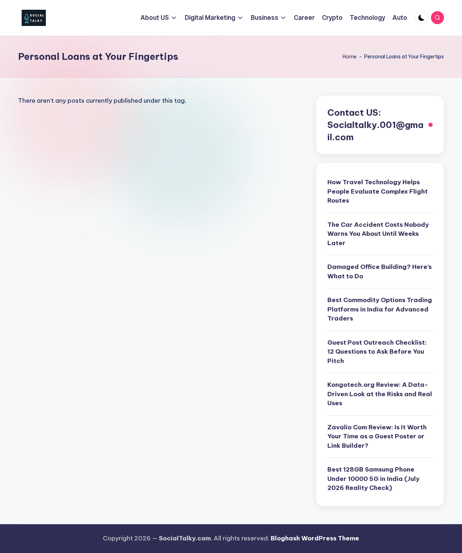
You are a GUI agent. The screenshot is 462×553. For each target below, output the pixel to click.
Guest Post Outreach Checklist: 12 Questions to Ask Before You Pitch (377, 352)
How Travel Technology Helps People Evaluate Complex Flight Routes (377, 191)
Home (350, 56)
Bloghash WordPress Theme (315, 538)
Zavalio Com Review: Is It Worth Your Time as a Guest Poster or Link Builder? (377, 436)
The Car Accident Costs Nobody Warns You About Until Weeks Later (378, 234)
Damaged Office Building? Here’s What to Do (379, 271)
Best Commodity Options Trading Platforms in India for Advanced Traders (379, 309)
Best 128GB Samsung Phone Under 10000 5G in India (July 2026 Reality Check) (373, 478)
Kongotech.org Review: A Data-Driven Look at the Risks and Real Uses (379, 394)
